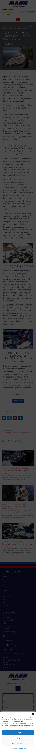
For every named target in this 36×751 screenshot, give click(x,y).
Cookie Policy (13, 748)
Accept (18, 733)
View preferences (18, 744)
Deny (18, 738)
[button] (33, 714)
